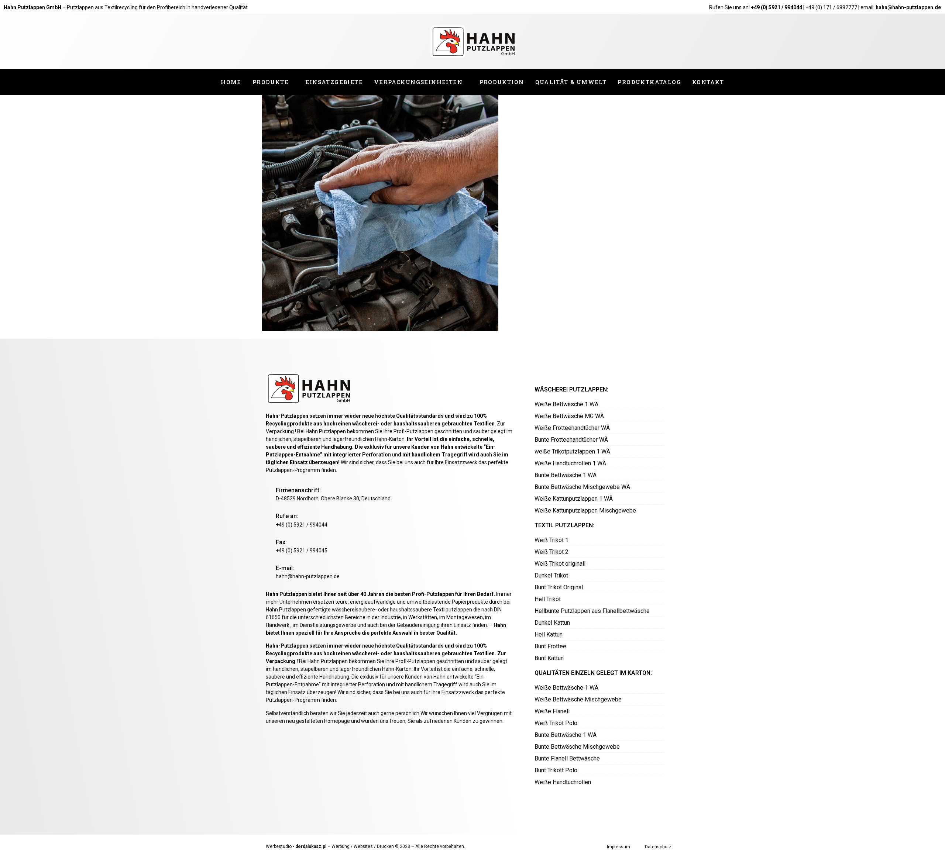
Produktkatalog (649, 82)
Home (231, 82)
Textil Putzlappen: (564, 525)
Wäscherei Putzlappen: (571, 389)
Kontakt (708, 82)
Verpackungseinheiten (418, 82)
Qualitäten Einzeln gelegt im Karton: (593, 672)
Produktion (502, 82)
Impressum (618, 846)
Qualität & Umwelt (571, 82)
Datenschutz (658, 846)
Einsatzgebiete (334, 82)
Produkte (270, 82)
